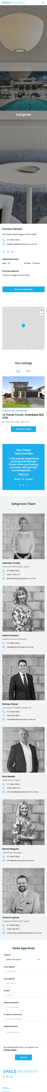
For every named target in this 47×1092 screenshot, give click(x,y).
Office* (7, 955)
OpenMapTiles (28, 348)
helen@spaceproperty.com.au (20, 647)
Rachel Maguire (10, 848)
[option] (23, 399)
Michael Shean (10, 704)
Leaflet (16, 348)
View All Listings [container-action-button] (23, 429)
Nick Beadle (8, 776)
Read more (23, 474)
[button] (24, 326)
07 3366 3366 (13, 240)
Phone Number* (11, 1002)
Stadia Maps (21, 348)
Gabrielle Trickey (11, 563)
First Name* (9, 967)
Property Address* (13, 1014)
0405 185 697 (13, 929)
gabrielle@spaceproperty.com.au (21, 578)
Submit (23, 1057)
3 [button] (27, 485)
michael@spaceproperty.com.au (21, 719)
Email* (7, 990)
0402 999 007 (13, 788)
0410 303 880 (13, 715)
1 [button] (20, 485)
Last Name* (9, 978)
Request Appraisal (23, 289)
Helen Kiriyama (10, 635)
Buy (18, 371)
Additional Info (11, 1026)
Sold (28, 371)
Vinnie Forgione (10, 917)
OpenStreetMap (36, 348)
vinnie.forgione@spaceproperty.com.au (24, 933)
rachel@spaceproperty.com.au (20, 860)
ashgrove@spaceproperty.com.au (22, 244)
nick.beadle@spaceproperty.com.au (23, 792)
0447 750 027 (13, 574)
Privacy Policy (10, 1050)
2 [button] (23, 485)
